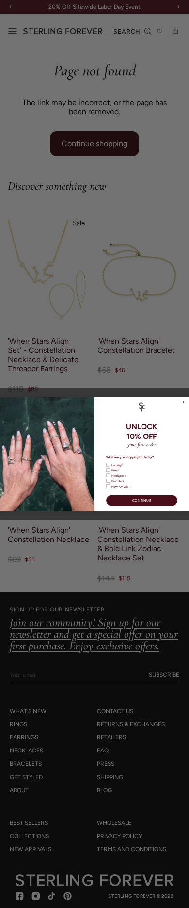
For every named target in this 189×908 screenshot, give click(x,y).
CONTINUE (142, 500)
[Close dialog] (184, 402)
